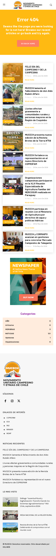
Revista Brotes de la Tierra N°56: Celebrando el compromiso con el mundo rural (35, 527)
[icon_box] (6, 422)
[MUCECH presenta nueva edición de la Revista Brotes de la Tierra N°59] (13, 141)
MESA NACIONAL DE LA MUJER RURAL (36, 515)
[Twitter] (19, 401)
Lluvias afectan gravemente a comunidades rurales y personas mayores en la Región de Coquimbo (38, 114)
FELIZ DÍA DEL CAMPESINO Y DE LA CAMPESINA (35, 69)
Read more (29, 80)
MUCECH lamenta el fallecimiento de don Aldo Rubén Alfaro (39, 91)
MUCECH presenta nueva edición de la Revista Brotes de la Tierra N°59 (38, 137)
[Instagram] (12, 401)
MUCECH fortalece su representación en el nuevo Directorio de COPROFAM (36, 159)
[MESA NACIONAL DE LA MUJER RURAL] (10, 515)
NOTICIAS (9, 79)
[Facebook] (5, 401)
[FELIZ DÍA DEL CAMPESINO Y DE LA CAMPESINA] (13, 73)
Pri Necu (28, 76)
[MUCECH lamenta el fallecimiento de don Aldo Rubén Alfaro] (13, 94)
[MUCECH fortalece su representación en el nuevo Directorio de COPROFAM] (13, 162)
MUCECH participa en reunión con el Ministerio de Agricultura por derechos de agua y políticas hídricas (38, 214)
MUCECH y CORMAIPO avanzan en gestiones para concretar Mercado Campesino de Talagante (38, 238)
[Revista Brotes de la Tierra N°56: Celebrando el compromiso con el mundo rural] (10, 527)
